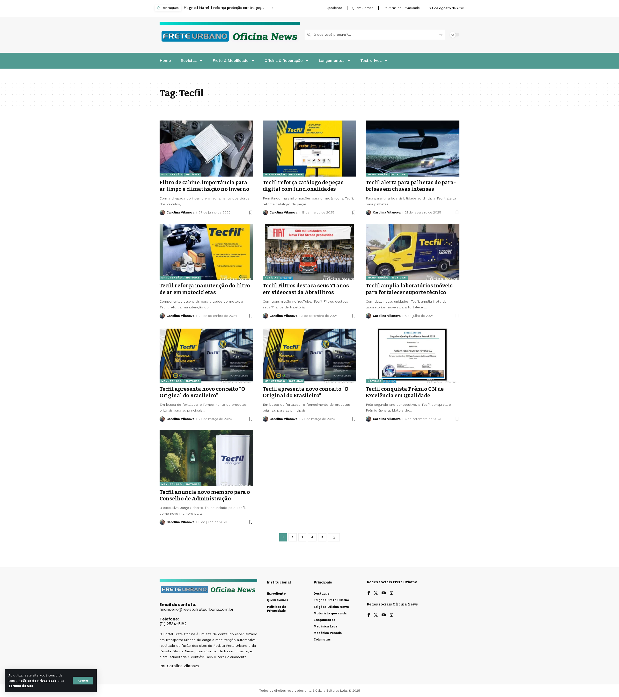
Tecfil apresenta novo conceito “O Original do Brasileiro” (202, 392)
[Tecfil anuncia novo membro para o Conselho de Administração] (206, 458)
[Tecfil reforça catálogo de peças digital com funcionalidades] (309, 149)
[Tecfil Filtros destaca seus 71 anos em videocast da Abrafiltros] (309, 252)
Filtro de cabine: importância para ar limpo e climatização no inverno (204, 185)
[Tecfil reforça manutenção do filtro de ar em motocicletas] (206, 252)
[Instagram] (391, 593)
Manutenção (171, 174)
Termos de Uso (20, 686)
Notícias (193, 174)
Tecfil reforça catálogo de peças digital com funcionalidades (303, 185)
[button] (83, 680)
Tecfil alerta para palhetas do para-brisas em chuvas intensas (411, 185)
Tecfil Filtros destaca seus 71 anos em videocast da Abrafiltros (306, 289)
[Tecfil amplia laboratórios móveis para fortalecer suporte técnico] (412, 252)
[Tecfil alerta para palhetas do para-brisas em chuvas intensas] (412, 149)
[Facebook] (369, 593)
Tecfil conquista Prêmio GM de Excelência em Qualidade (405, 392)
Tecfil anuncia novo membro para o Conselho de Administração (205, 495)
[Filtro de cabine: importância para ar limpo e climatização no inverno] (206, 149)
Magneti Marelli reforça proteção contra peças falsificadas (224, 8)
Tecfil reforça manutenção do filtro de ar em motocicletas (205, 289)
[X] (375, 593)
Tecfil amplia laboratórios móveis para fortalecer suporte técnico (409, 289)
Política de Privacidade (37, 681)
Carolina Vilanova (180, 212)
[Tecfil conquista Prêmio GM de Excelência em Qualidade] (412, 355)
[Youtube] (384, 593)
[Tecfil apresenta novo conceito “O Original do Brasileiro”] (206, 355)
